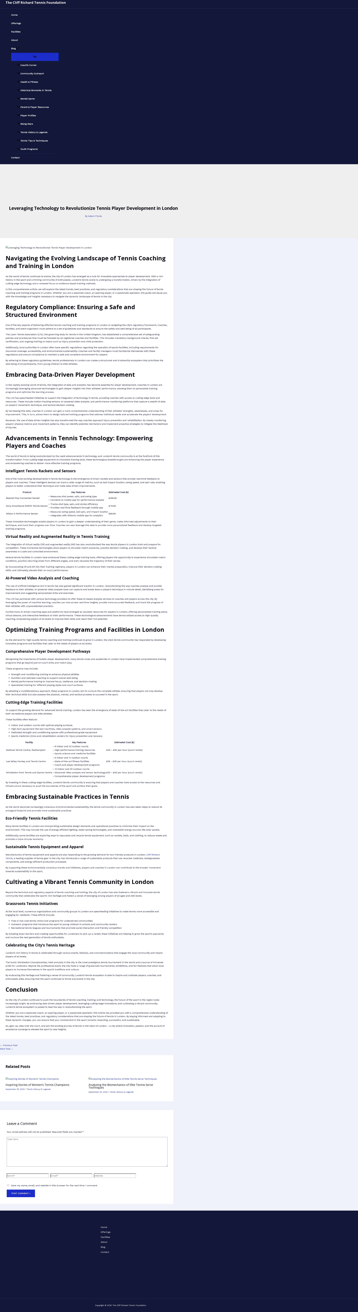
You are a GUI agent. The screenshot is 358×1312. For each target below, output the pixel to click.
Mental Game (27, 98)
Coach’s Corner (28, 65)
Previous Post (8, 1045)
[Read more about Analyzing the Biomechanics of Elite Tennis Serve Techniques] (123, 1079)
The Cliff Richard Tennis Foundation (36, 2)
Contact (15, 157)
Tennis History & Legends (34, 132)
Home (14, 15)
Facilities (16, 31)
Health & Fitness (29, 82)
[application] (17, 48)
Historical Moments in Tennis (36, 90)
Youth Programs (29, 149)
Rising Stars (26, 124)
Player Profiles (28, 115)
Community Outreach (32, 73)
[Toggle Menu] (35, 57)
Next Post (6, 1048)
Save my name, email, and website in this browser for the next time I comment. (54, 1185)
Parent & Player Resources (34, 107)
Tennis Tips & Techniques (34, 140)
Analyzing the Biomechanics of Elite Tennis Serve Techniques (121, 1086)
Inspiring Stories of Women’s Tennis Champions (37, 1085)
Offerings (16, 23)
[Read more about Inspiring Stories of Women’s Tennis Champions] (32, 1079)
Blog (13, 48)
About (14, 40)
